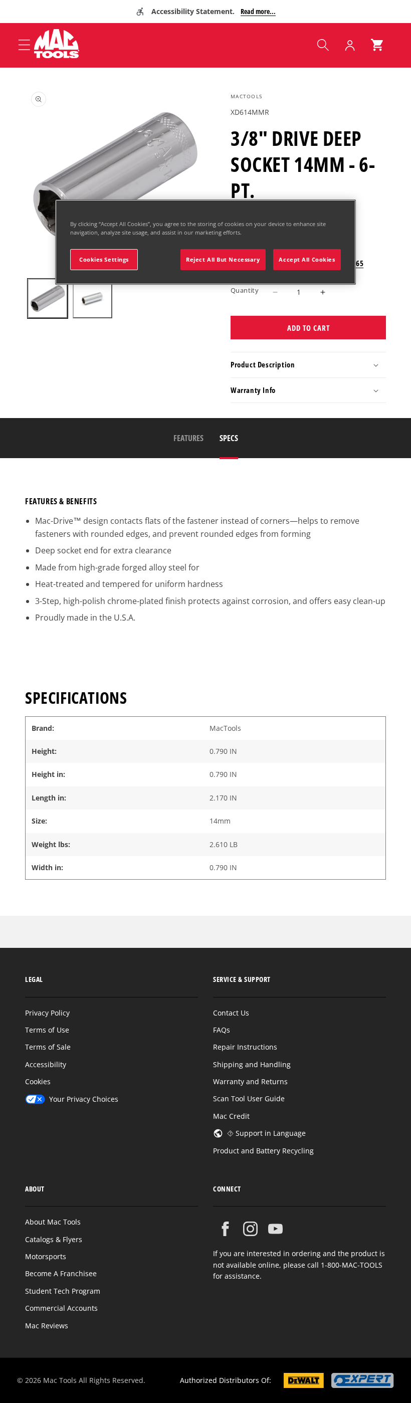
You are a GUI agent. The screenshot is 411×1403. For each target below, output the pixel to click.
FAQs (221, 1030)
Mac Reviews (46, 1325)
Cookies (38, 1081)
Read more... (258, 11)
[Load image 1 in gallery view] (48, 299)
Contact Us (231, 1013)
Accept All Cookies (307, 259)
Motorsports (45, 1256)
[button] (323, 45)
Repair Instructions (245, 1047)
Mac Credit (231, 1116)
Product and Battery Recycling (263, 1150)
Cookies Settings (104, 259)
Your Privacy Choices (83, 1099)
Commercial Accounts (61, 1308)
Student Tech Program (62, 1291)
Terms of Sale (48, 1047)
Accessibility (45, 1064)
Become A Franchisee (61, 1273)
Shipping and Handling (252, 1064)
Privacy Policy (47, 1013)
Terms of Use (47, 1030)
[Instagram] (250, 1229)
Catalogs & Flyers (53, 1239)
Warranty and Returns (250, 1081)
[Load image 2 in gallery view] (93, 299)
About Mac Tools (53, 1222)
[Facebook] (225, 1229)
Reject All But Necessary (223, 259)
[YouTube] (275, 1229)
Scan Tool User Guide (249, 1098)
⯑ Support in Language (266, 1133)
